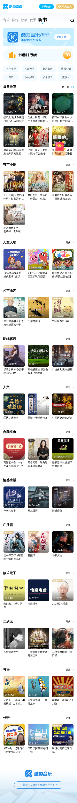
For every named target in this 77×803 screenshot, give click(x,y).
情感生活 (66, 68)
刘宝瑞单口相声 (60, 321)
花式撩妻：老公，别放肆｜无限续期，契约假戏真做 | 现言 (13, 229)
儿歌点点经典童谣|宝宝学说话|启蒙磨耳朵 (38, 275)
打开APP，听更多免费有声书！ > (38, 784)
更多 (68, 164)
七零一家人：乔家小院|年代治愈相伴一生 (38, 152)
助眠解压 (29, 77)
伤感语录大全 (10, 651)
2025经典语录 (60, 603)
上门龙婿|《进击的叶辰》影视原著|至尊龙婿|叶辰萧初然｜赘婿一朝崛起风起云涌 (13, 197)
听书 (42, 19)
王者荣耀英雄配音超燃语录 (37, 653)
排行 (15, 20)
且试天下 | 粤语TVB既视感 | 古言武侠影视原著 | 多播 (14, 702)
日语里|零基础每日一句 (38, 750)
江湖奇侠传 (34, 321)
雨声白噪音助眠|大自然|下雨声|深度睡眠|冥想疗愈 (62, 119)
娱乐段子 (48, 77)
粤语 (11, 77)
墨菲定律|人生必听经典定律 (62, 464)
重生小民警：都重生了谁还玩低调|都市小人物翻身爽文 (38, 119)
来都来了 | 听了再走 (13, 605)
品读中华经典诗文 (37, 417)
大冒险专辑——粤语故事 (37, 702)
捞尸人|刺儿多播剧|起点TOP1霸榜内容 (14, 119)
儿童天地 (29, 68)
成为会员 (67, 6)
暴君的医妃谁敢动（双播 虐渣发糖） (62, 197)
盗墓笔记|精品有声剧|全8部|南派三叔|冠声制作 (13, 152)
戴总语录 (33, 510)
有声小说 (11, 68)
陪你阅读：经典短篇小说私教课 (37, 464)
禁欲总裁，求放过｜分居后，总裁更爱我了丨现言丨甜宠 (37, 197)
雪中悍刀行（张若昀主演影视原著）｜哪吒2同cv (13, 557)
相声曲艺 (48, 68)
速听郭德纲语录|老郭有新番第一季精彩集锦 (13, 323)
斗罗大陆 (57, 555)
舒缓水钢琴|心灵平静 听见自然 (13, 371)
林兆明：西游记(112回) (62, 702)
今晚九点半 (9, 510)
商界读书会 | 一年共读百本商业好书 (13, 464)
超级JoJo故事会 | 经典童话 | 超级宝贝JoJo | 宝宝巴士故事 (13, 275)
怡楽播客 (33, 603)
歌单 (24, 20)
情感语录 (57, 510)
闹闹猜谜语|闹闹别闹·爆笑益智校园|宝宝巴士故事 (62, 275)
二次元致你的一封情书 (62, 653)
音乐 (6, 20)
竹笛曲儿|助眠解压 (62, 369)
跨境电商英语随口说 (62, 750)
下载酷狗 (46, 6)
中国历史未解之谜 (62, 417)
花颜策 (31, 555)
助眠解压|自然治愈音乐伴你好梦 (38, 371)
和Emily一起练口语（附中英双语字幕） (13, 750)
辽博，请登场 (10, 417)
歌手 (33, 20)
